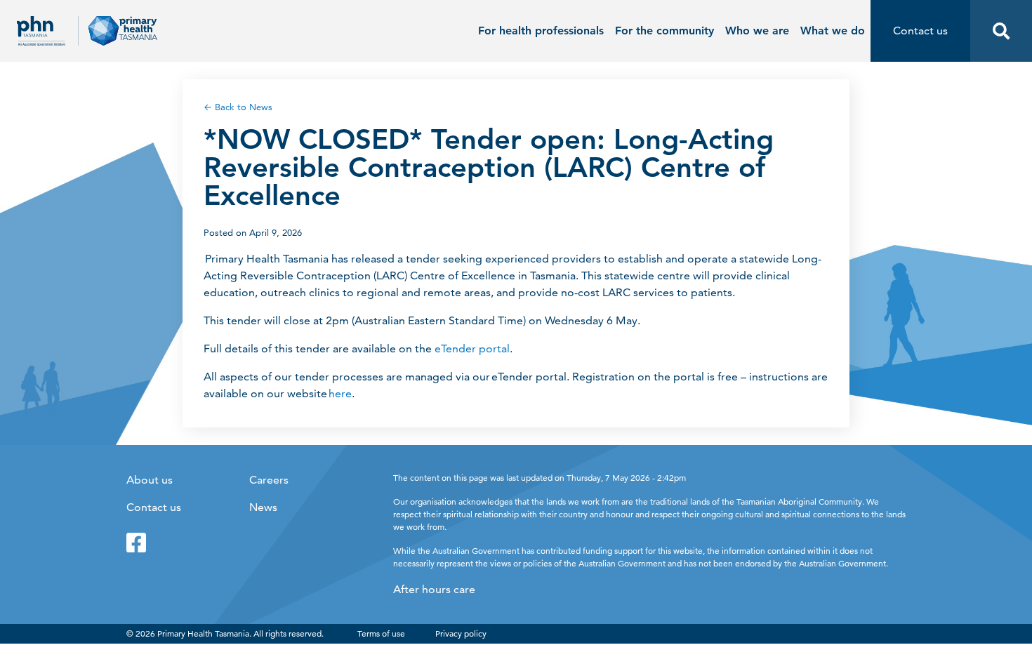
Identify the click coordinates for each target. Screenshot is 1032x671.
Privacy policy (461, 633)
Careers (269, 479)
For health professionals (541, 30)
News (263, 507)
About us (149, 479)
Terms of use (381, 633)
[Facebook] (136, 543)
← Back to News (238, 106)
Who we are (757, 30)
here (340, 393)
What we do (832, 30)
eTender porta (471, 348)
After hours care (434, 589)
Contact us (153, 507)
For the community (664, 30)
